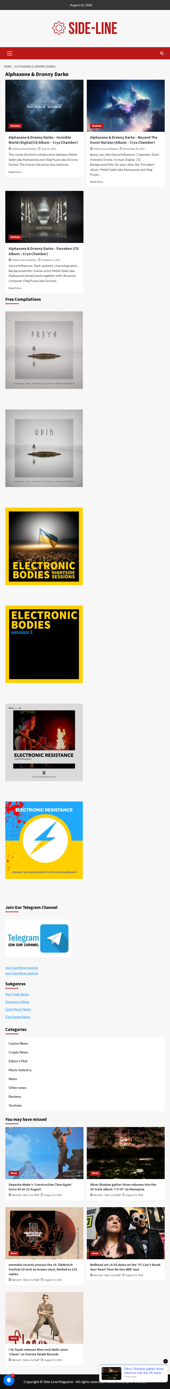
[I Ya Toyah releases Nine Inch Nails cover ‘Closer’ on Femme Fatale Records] (44, 1318)
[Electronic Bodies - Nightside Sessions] (44, 546)
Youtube (15, 1105)
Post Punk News (17, 994)
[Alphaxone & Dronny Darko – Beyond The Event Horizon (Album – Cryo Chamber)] (126, 106)
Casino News (18, 1043)
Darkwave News (17, 1002)
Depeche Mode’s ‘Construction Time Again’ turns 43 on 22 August (40, 1187)
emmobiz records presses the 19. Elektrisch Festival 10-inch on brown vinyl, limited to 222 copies (43, 1269)
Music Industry (20, 1070)
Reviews (15, 126)
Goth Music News (18, 1009)
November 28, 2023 (134, 149)
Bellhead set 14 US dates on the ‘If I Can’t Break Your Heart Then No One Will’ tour (125, 1267)
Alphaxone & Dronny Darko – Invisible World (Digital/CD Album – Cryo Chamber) (43, 140)
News (13, 1079)
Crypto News (18, 1052)
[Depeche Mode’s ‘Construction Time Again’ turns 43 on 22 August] (44, 1153)
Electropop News (17, 1017)
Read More (15, 172)
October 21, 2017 (51, 260)
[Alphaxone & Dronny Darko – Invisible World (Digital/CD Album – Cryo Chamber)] (44, 106)
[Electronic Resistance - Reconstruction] (44, 742)
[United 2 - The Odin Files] (44, 448)
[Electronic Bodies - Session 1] (44, 644)
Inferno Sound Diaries (24, 149)
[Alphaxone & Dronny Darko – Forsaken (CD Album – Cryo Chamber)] (44, 217)
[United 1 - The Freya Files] (44, 350)
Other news (17, 1088)
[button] (9, 52)
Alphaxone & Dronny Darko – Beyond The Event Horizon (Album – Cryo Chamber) (123, 140)
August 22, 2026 (53, 1195)
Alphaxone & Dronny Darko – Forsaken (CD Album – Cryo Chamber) (44, 251)
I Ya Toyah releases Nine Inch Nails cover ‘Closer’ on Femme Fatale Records (38, 1352)
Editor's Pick (18, 1061)
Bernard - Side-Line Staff (25, 1195)
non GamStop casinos (21, 967)
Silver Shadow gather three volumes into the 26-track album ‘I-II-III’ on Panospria (123, 1187)
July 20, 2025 (49, 149)
